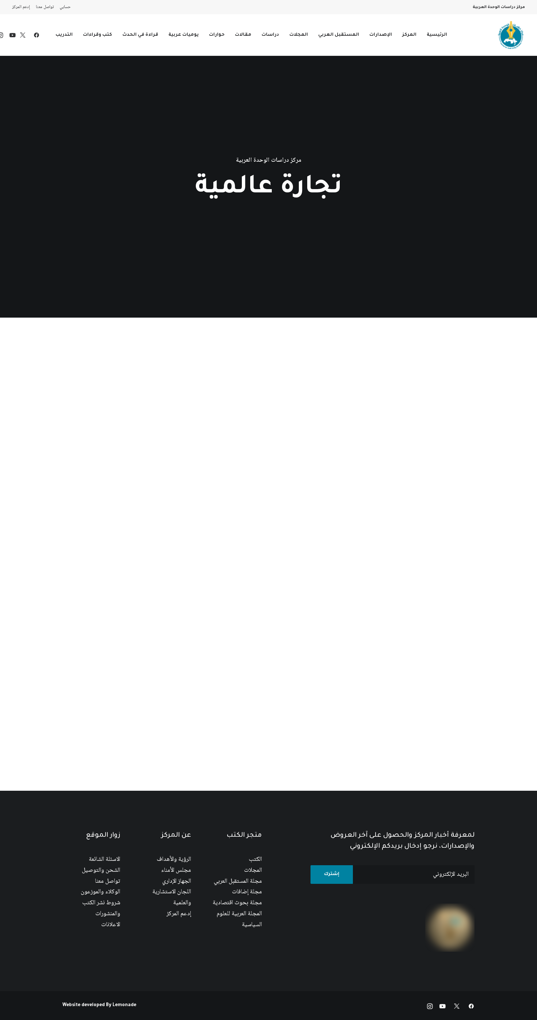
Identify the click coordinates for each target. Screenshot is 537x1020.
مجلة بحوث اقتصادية (237, 903)
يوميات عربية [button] (183, 35)
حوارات (217, 35)
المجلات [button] (298, 35)
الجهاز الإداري (176, 881)
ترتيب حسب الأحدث (201, 347)
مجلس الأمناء (176, 870)
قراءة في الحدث (140, 35)
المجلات (253, 870)
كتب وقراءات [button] (97, 35)
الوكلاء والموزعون (100, 892)
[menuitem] (63, 7)
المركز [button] (409, 35)
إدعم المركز (21, 7)
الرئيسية (437, 35)
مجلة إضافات (247, 892)
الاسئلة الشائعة (104, 859)
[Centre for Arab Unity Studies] (510, 35)
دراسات (270, 35)
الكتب (255, 859)
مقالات (243, 35)
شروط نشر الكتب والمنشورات (101, 908)
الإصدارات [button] (380, 35)
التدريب (64, 35)
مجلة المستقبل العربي (238, 881)
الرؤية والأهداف (174, 859)
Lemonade (124, 1005)
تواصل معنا (45, 7)
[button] (35, 35)
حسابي (65, 7)
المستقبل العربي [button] (338, 35)
